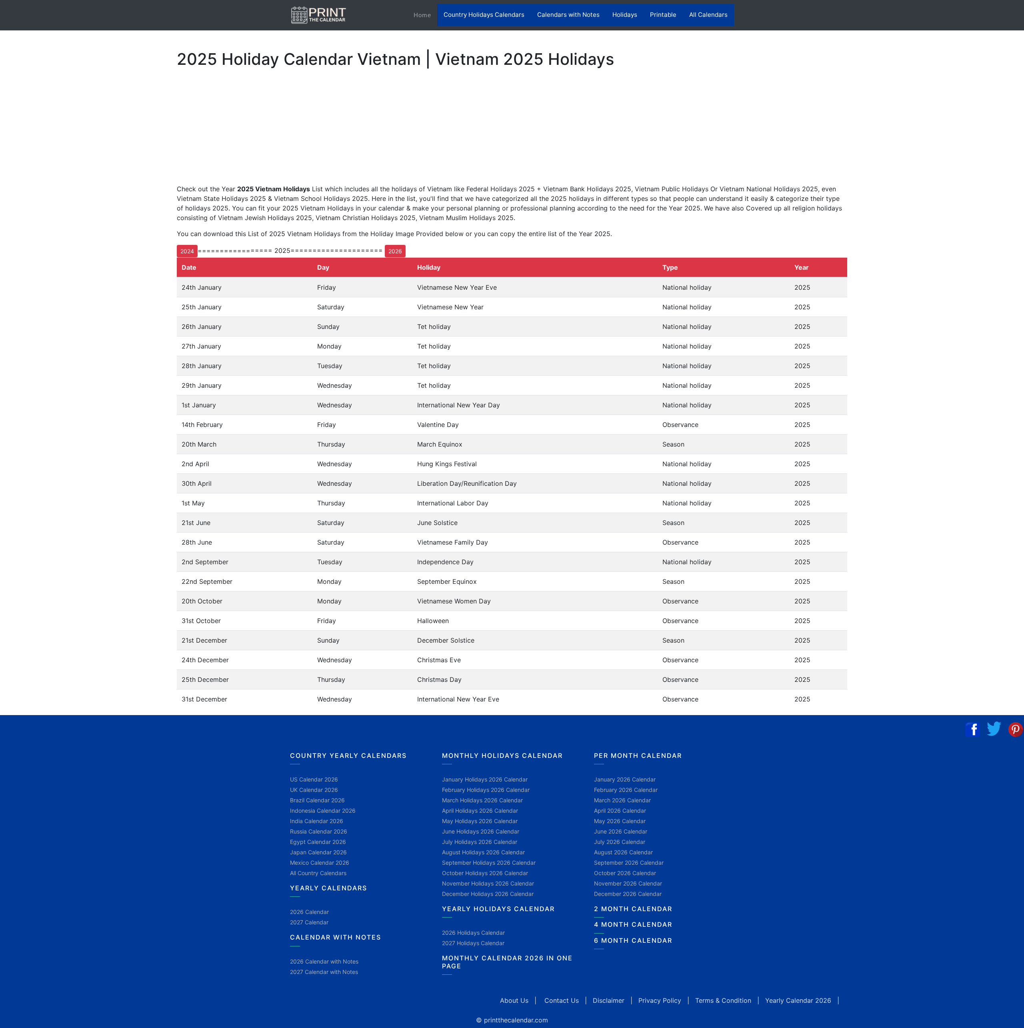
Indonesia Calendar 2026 (323, 810)
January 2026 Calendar (625, 779)
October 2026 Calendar (625, 873)
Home (425, 14)
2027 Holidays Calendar (473, 943)
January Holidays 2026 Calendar (485, 779)
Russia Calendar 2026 (318, 831)
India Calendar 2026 (316, 821)
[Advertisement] (46, 260)
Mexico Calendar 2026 (319, 862)
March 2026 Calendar (622, 800)
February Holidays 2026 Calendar (486, 789)
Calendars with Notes (568, 14)
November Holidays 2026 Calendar (488, 883)
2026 (395, 251)
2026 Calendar (309, 911)
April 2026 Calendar (620, 810)
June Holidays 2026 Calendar (480, 831)
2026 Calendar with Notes (324, 961)
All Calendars (708, 14)
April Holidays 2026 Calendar (480, 810)
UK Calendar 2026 (314, 789)
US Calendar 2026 (314, 779)
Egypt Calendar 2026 (318, 841)
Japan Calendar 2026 (318, 852)
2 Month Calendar (633, 909)
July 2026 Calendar (619, 841)
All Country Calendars (318, 873)
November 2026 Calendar (628, 883)
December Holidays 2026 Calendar (488, 893)
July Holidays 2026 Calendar (479, 841)
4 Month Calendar (633, 924)
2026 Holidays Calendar (473, 932)
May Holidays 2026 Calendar (480, 821)
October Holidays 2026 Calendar (485, 873)
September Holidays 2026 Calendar (489, 862)
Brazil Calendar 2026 (317, 800)
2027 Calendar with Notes (324, 971)
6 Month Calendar (633, 940)
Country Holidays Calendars (484, 14)
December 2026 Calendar (628, 893)
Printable (663, 14)
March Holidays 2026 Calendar (482, 800)
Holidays (624, 14)
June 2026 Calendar (620, 831)
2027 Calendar (309, 922)
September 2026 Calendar (629, 862)
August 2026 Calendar (623, 852)
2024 (187, 251)
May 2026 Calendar (620, 821)
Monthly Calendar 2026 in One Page (507, 962)
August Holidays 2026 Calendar (483, 852)
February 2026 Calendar (626, 789)
